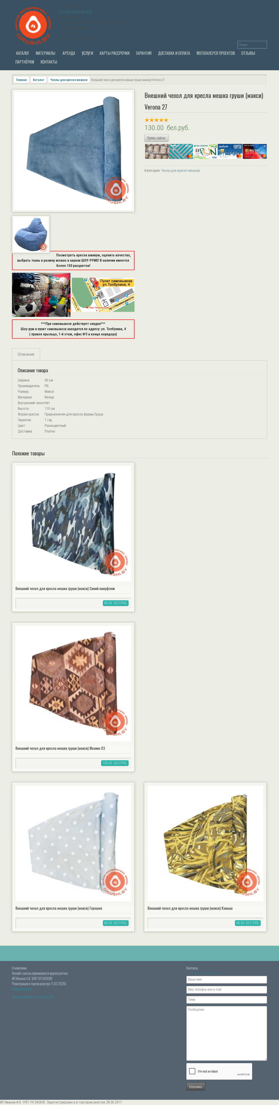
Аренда (68, 53)
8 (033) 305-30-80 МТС (76, 12)
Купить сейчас (156, 138)
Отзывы (248, 53)
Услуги (87, 53)
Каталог (22, 53)
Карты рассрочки (114, 53)
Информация (22, 989)
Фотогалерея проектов (216, 53)
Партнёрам (24, 62)
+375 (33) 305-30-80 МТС (204, 973)
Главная (21, 80)
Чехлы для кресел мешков (68, 80)
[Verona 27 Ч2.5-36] (73, 150)
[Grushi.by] (34, 25)
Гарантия (143, 53)
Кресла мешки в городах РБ (33, 996)
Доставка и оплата (174, 53)
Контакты (49, 62)
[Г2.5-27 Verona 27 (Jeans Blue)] (31, 234)
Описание (26, 354)
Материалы (45, 53)
